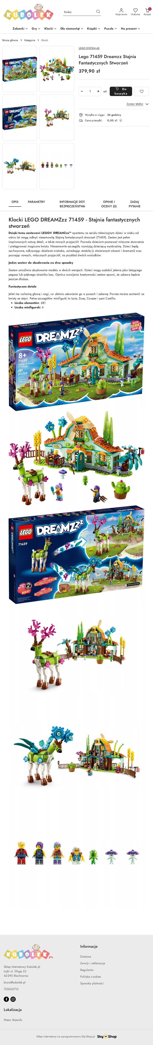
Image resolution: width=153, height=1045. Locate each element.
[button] (19, 69)
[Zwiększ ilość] (98, 91)
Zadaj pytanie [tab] (134, 204)
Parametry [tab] (36, 202)
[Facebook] (6, 999)
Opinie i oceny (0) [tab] (109, 204)
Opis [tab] (15, 202)
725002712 (11, 989)
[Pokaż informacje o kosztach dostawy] (121, 120)
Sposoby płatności (92, 983)
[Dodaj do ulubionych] (141, 91)
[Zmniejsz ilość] (82, 91)
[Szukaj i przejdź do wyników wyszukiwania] (98, 12)
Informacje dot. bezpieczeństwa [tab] (72, 204)
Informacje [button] (89, 946)
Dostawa (85, 956)
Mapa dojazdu (13, 1020)
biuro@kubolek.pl (15, 982)
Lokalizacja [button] (13, 1009)
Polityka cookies (90, 976)
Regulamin (86, 970)
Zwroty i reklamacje (92, 963)
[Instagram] (13, 999)
